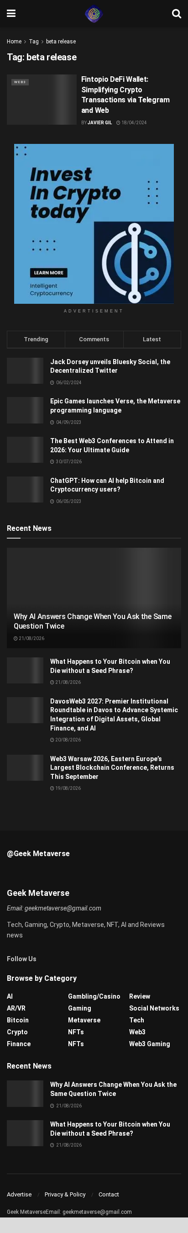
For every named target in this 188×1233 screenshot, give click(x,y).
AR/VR (16, 1008)
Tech (136, 1020)
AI (10, 996)
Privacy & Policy (65, 1194)
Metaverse (84, 1020)
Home (14, 41)
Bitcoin (18, 1020)
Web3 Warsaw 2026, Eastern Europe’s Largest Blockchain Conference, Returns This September (112, 767)
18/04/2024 (133, 122)
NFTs (76, 1032)
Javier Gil (100, 122)
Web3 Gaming (149, 1044)
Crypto (17, 1032)
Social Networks (154, 1008)
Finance (19, 1044)
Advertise (19, 1194)
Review (139, 996)
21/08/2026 (31, 638)
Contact (109, 1194)
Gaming (79, 1008)
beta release (61, 41)
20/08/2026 (67, 739)
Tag (34, 41)
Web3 (20, 82)
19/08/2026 (67, 788)
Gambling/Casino (94, 996)
